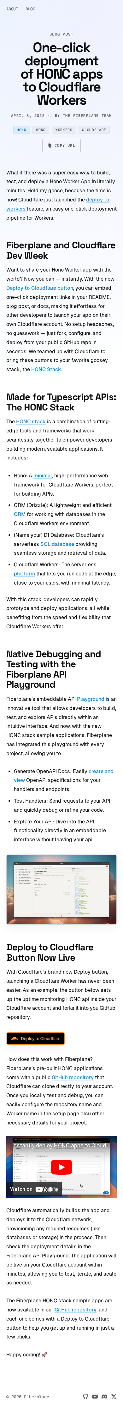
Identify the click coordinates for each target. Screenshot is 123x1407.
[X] (114, 1396)
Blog (30, 9)
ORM (20, 514)
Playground (90, 699)
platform (24, 574)
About (12, 9)
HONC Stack (46, 369)
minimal (42, 476)
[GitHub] (85, 1396)
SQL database (57, 544)
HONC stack (31, 422)
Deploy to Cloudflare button (39, 288)
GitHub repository (73, 1077)
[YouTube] (95, 1396)
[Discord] (104, 1396)
